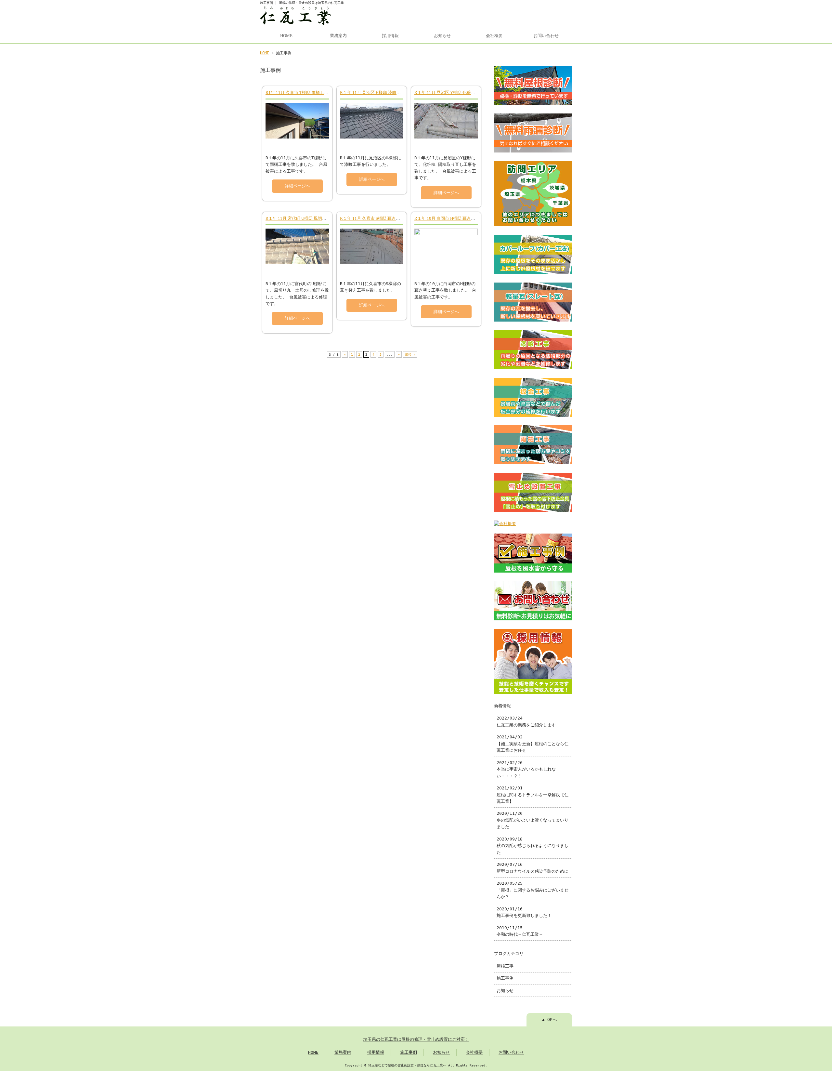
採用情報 (390, 35)
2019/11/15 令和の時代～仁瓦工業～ (520, 931)
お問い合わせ (546, 35)
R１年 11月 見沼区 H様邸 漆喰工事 (372, 92)
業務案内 (338, 35)
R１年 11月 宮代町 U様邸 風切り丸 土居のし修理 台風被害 (320, 218)
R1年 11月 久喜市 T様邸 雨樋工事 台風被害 (306, 92)
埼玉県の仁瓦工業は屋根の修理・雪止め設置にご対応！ (416, 1039)
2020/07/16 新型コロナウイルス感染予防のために (532, 867)
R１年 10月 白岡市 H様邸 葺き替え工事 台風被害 (460, 218)
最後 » (410, 354)
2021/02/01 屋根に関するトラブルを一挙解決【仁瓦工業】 (532, 795)
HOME (286, 35)
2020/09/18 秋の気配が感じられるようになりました (532, 846)
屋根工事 (505, 966)
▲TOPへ (549, 1019)
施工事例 (505, 978)
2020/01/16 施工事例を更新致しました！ (524, 912)
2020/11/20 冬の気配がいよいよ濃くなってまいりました (532, 820)
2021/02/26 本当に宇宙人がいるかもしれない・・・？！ (526, 769)
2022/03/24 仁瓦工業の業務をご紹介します (526, 721)
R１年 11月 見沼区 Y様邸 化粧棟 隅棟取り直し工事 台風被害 (471, 92)
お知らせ (442, 35)
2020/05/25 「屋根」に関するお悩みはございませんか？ (532, 890)
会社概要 (494, 35)
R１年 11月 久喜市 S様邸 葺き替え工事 (376, 218)
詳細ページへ (297, 185)
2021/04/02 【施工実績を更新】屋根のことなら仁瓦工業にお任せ (532, 743)
